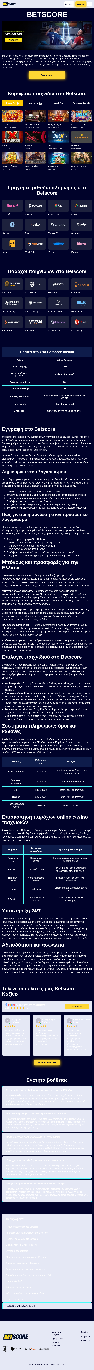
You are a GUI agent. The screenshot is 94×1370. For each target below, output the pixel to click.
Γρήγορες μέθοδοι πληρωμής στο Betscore (27, 1233)
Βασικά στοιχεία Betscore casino (21, 1245)
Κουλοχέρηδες (79, 103)
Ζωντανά (33, 103)
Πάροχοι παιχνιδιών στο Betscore (22, 1239)
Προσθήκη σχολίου (77, 1006)
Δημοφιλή (10, 103)
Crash (56, 103)
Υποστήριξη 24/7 (14, 1281)
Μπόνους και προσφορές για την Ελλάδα (26, 1257)
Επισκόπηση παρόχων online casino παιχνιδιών (29, 1275)
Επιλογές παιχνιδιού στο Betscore (22, 1263)
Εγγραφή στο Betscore (17, 1251)
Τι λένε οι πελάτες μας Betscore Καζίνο (25, 1293)
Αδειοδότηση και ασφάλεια (19, 1287)
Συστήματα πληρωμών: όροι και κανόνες (25, 1269)
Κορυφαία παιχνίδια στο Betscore (22, 1227)
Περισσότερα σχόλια (47, 1062)
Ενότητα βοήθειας (14, 1299)
